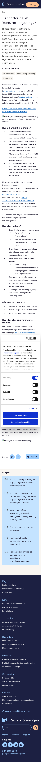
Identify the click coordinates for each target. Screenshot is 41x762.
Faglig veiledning (9, 585)
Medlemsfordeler (9, 641)
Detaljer (31, 408)
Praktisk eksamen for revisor (14, 659)
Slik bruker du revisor (11, 681)
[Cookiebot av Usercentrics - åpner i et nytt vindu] (28, 338)
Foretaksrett (8, 74)
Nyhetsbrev (7, 592)
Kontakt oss (7, 704)
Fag (3, 12)
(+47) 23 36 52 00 (9, 751)
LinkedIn (12, 456)
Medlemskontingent (10, 648)
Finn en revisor (8, 685)
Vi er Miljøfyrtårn (9, 696)
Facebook (18, 456)
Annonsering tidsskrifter (12, 626)
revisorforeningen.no (11, 353)
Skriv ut (34, 457)
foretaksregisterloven (28, 97)
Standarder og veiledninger (13, 589)
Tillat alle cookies (20, 415)
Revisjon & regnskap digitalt (14, 622)
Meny (30, 5)
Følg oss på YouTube (15, 744)
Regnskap (7, 78)
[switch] (35, 385)
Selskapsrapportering (26, 74)
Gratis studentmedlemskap (13, 644)
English (5, 734)
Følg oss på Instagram (21, 744)
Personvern (15, 734)
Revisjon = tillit (8, 678)
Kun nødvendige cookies (20, 422)
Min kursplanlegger (10, 607)
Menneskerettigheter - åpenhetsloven (18, 700)
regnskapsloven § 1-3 (11, 194)
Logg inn (26, 734)
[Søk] (17, 727)
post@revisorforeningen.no (13, 754)
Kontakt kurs (7, 611)
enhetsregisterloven (11, 91)
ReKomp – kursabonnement (13, 604)
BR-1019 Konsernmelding (25, 332)
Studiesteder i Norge (11, 667)
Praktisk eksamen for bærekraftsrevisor (18, 663)
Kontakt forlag (8, 629)
